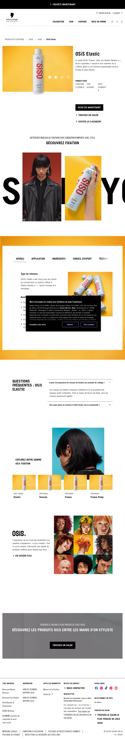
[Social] (96, 688)
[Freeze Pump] (101, 488)
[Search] (117, 21)
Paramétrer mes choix (38, 324)
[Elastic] (24, 488)
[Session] (49, 488)
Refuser (70, 324)
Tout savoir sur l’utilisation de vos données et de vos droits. (77, 714)
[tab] (20, 259)
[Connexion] (112, 22)
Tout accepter (89, 324)
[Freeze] (75, 488)
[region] (63, 313)
